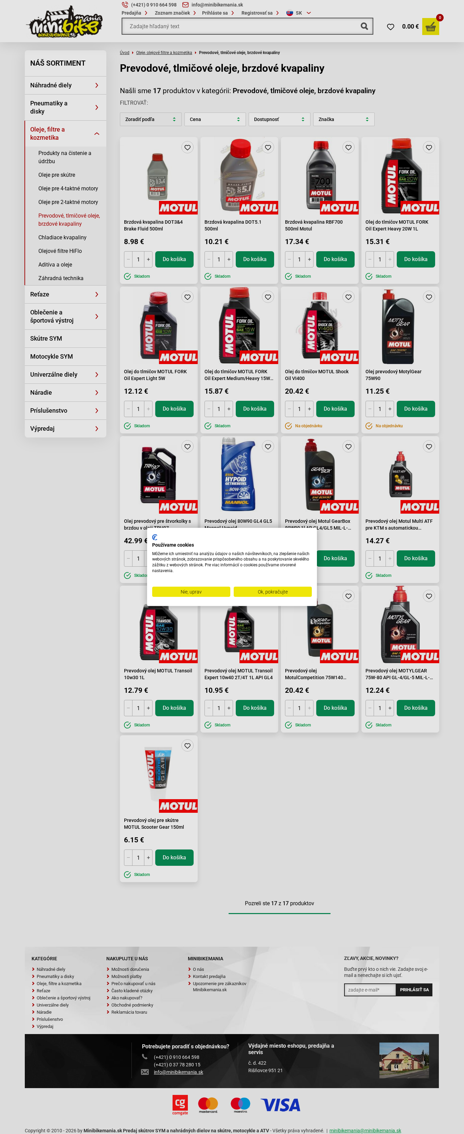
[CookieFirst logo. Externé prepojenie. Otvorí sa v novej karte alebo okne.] (154, 537)
